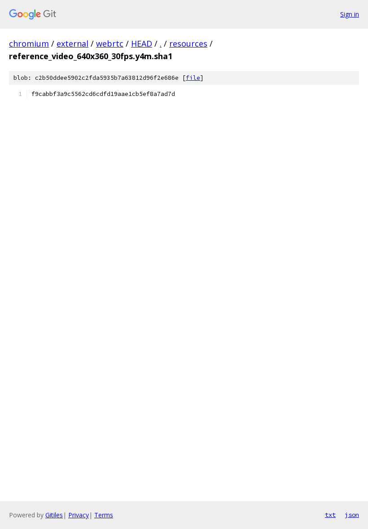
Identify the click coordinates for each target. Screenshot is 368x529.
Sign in (349, 14)
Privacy (78, 515)
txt (330, 515)
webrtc (109, 43)
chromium (29, 43)
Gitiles (54, 515)
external (72, 43)
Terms (103, 515)
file (193, 78)
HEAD (141, 43)
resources (188, 43)
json (352, 515)
